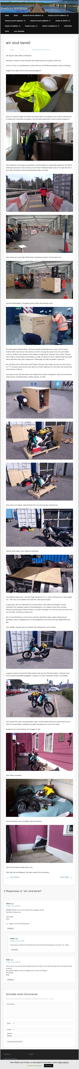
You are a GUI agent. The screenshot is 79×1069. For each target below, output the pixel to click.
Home (7, 15)
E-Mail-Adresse (10, 1031)
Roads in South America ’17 (40, 21)
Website (9, 1036)
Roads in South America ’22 (58, 15)
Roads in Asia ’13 (31, 26)
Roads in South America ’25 (33, 15)
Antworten (10, 928)
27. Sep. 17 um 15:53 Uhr (13, 906)
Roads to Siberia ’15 (12, 26)
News (16, 15)
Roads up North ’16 (63, 21)
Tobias (12, 49)
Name (10, 1023)
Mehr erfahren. (63, 1062)
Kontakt (31, 1054)
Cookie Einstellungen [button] (34, 1065)
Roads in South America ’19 (15, 21)
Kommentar (10, 1004)
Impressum (7, 1054)
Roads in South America (43, 49)
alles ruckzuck (14, 877)
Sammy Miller (64, 877)
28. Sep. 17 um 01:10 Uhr (17, 941)
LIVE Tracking (19, 31)
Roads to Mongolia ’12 (50, 26)
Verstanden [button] (48, 1066)
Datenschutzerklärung (10, 1059)
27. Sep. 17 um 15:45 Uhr (13, 962)
